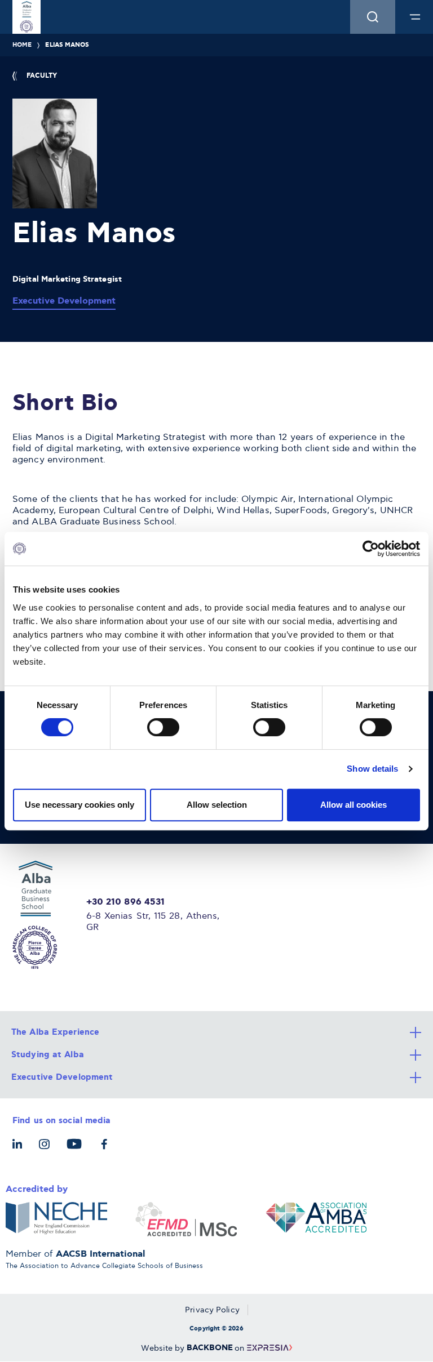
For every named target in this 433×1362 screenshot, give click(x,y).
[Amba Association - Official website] (315, 1219)
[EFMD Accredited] (186, 1219)
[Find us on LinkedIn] (20, 1149)
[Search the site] (372, 17)
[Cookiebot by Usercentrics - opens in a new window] (370, 548)
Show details (372, 768)
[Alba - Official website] (42, 915)
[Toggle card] (216, 1032)
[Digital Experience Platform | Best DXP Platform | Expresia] (268, 1348)
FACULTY (41, 76)
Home (22, 45)
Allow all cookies (353, 804)
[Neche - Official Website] (56, 1219)
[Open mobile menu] (415, 17)
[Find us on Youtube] (77, 1149)
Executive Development (64, 301)
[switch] (163, 727)
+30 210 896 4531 (125, 902)
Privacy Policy (212, 1310)
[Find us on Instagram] (47, 1149)
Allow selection (217, 804)
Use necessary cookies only (79, 804)
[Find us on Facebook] (107, 1149)
